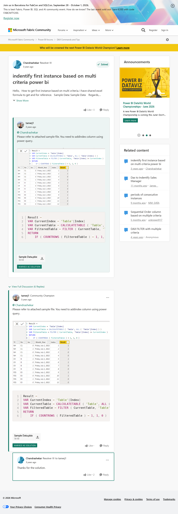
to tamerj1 (60, 458)
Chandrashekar (31, 62)
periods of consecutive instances (144, 196)
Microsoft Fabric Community (21, 39)
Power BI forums (45, 39)
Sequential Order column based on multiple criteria (146, 213)
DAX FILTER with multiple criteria (146, 230)
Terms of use (153, 499)
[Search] (143, 30)
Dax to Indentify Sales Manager (144, 179)
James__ (154, 185)
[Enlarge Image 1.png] (61, 177)
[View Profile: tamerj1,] (20, 124)
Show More (22, 100)
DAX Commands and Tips (68, 39)
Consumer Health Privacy (48, 506)
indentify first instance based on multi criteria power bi (148, 162)
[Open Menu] (167, 39)
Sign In (164, 30)
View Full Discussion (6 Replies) (28, 286)
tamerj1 (30, 123)
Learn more (123, 47)
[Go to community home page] (29, 30)
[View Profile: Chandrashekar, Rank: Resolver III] (17, 64)
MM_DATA (153, 202)
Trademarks (169, 499)
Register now (11, 18)
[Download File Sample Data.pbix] (42, 258)
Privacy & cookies (133, 499)
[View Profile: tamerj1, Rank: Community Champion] (16, 297)
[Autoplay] (139, 135)
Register (153, 30)
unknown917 (155, 220)
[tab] (143, 135)
